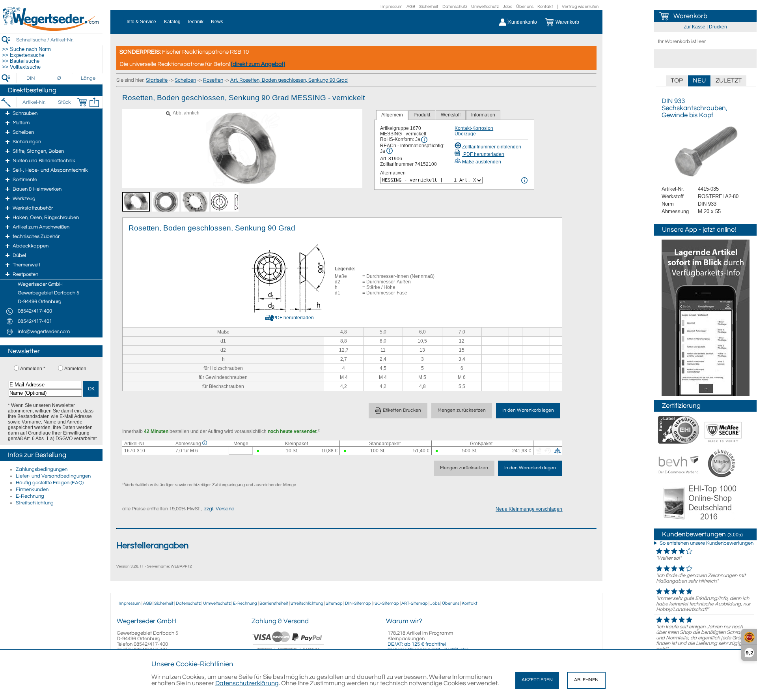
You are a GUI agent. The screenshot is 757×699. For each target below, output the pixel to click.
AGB (410, 6)
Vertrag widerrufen (580, 6)
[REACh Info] (389, 151)
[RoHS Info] (424, 140)
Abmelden (75, 368)
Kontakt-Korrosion (474, 128)
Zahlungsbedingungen (41, 469)
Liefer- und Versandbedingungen (53, 476)
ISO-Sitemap (386, 603)
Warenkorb (690, 16)
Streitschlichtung (35, 503)
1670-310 (134, 451)
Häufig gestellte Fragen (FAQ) (50, 482)
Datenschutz (454, 6)
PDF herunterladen (483, 154)
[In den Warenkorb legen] (82, 102)
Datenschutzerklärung (247, 683)
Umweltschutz (485, 6)
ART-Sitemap (414, 603)
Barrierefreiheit (273, 603)
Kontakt (545, 6)
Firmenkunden (32, 489)
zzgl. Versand (219, 509)
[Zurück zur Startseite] (51, 29)
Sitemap (334, 603)
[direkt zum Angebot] (258, 64)
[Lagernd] (260, 451)
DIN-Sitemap (358, 603)
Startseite (157, 80)
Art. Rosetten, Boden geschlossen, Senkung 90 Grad (289, 80)
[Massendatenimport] (94, 102)
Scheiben (185, 80)
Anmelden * (32, 368)
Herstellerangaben (152, 545)
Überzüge (465, 134)
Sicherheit (428, 6)
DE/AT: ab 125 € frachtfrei (417, 644)
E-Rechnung (30, 496)
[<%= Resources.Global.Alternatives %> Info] (524, 180)
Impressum (391, 6)
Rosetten (213, 80)
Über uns (524, 6)
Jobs (507, 6)
